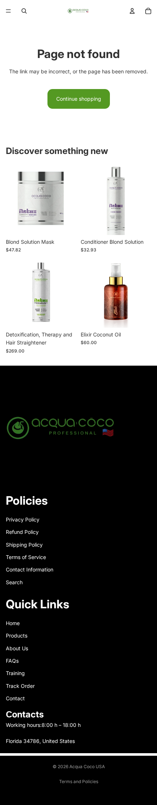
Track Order (20, 686)
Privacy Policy (22, 519)
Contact (15, 698)
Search (14, 582)
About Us (17, 648)
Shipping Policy (24, 545)
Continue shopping (78, 99)
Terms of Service (26, 557)
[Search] (24, 11)
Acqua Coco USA (87, 766)
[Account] (132, 11)
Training (15, 673)
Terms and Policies (78, 781)
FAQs (12, 661)
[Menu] (8, 11)
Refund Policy (22, 532)
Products (16, 635)
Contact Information (29, 569)
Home (13, 623)
